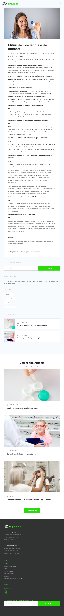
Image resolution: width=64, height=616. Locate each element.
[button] (60, 3)
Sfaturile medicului (35, 252)
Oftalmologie (8, 294)
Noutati (7, 303)
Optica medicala (9, 299)
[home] (10, 3)
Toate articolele (32, 510)
